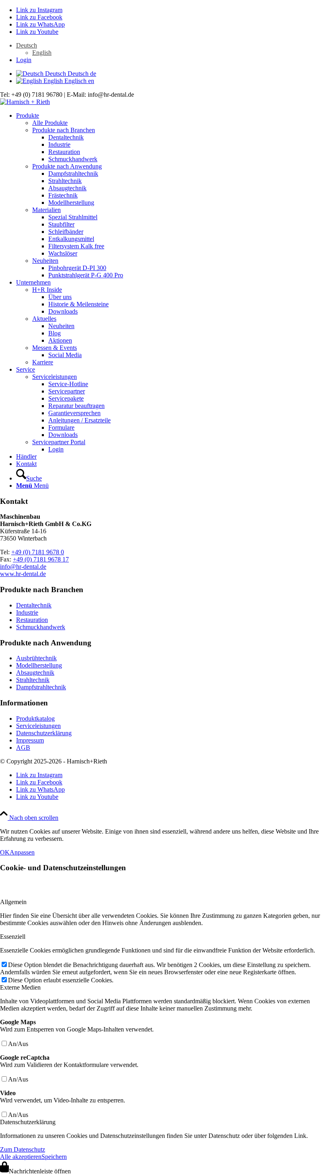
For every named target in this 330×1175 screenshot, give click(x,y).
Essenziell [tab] (12, 936)
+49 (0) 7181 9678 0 (37, 552)
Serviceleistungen (54, 376)
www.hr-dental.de (23, 573)
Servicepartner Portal (58, 442)
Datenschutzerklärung (44, 733)
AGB (23, 747)
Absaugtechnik (35, 672)
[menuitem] (173, 49)
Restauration (32, 619)
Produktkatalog (35, 718)
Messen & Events (54, 347)
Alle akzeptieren (20, 1156)
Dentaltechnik (34, 605)
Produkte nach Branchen (63, 130)
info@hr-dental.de (23, 566)
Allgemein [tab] (13, 901)
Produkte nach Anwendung (67, 166)
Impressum (30, 740)
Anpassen (22, 852)
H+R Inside (47, 289)
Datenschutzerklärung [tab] (28, 1122)
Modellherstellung (39, 665)
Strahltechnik (33, 679)
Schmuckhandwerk (40, 627)
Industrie (27, 612)
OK (5, 852)
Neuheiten (45, 260)
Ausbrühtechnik (36, 658)
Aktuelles (44, 318)
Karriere (42, 362)
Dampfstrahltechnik (41, 687)
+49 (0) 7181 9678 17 (41, 559)
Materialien (46, 209)
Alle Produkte (50, 122)
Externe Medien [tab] (20, 987)
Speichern (54, 1156)
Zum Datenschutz (22, 1149)
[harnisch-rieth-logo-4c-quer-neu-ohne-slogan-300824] (25, 101)
